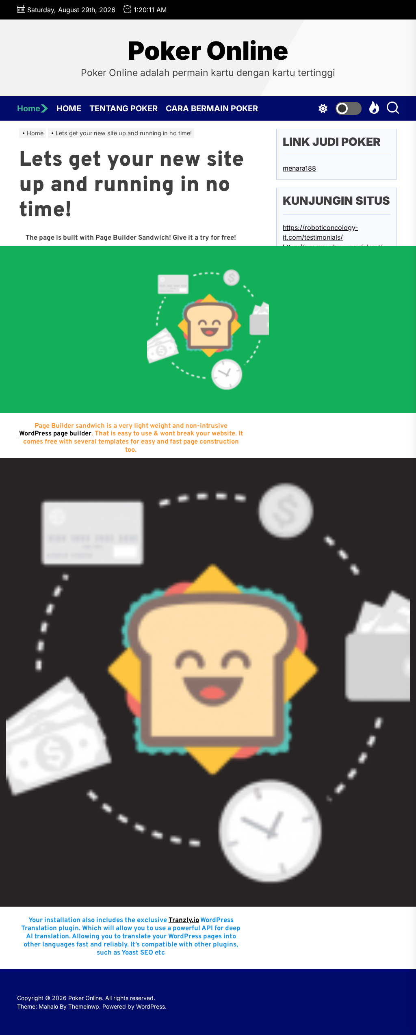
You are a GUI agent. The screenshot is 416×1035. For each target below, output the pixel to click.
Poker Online (208, 51)
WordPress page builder (55, 434)
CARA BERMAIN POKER (212, 108)
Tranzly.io (184, 920)
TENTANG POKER (123, 108)
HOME (68, 108)
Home (28, 108)
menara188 (299, 168)
